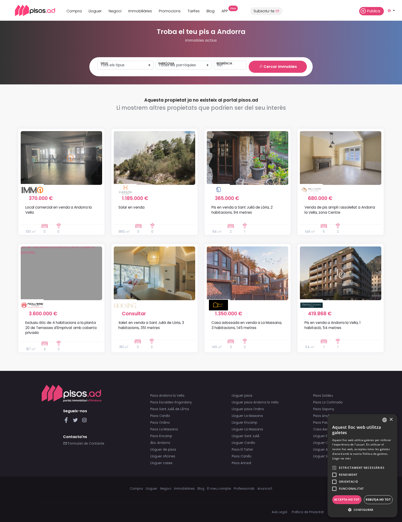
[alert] (362, 465)
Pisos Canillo (160, 416)
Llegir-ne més (341, 458)
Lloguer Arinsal (324, 449)
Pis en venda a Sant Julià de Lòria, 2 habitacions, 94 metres (242, 210)
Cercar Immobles (280, 66)
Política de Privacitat (308, 512)
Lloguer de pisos (163, 449)
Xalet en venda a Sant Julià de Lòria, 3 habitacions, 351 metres (151, 325)
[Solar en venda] (154, 158)
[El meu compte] (353, 11)
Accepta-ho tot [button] (347, 500)
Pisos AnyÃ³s (322, 416)
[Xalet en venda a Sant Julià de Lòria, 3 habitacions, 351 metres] (154, 273)
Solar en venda (131, 207)
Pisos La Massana (164, 429)
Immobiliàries (140, 11)
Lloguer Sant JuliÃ (246, 436)
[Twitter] (76, 421)
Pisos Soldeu (323, 395)
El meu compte (219, 488)
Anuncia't (264, 488)
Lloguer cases (161, 463)
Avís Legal (279, 512)
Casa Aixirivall (323, 429)
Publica (373, 11)
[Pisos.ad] (71, 393)
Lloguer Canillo (243, 443)
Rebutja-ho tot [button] (378, 500)
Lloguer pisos (242, 395)
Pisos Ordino (160, 422)
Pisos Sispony (323, 409)
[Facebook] (67, 421)
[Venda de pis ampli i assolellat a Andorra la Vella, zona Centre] (340, 158)
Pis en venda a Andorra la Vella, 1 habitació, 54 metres (333, 325)
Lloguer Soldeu (325, 456)
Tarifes (194, 11)
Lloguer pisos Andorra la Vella (255, 402)
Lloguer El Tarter (325, 436)
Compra (74, 11)
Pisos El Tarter (242, 449)
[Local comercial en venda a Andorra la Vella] (61, 158)
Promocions (170, 11)
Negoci (115, 11)
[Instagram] (84, 421)
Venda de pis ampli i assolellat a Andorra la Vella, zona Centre (340, 210)
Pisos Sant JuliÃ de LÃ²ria (169, 409)
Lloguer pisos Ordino (248, 409)
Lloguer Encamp (244, 422)
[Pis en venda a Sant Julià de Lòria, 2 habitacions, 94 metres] (247, 158)
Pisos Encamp (161, 436)
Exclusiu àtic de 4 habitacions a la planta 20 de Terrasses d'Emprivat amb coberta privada (61, 327)
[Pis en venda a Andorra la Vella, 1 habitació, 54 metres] (340, 273)
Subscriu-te (264, 11)
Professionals (244, 488)
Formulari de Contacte (85, 443)
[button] (362, 510)
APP (226, 10)
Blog (210, 11)
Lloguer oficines (162, 456)
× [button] (391, 419)
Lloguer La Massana (247, 416)
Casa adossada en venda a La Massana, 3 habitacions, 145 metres (246, 325)
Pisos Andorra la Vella (167, 395)
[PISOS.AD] (30, 10)
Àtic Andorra (160, 443)
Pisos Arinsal (241, 463)
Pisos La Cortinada (327, 402)
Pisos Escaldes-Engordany (171, 402)
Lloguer (95, 11)
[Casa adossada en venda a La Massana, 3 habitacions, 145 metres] (247, 273)
